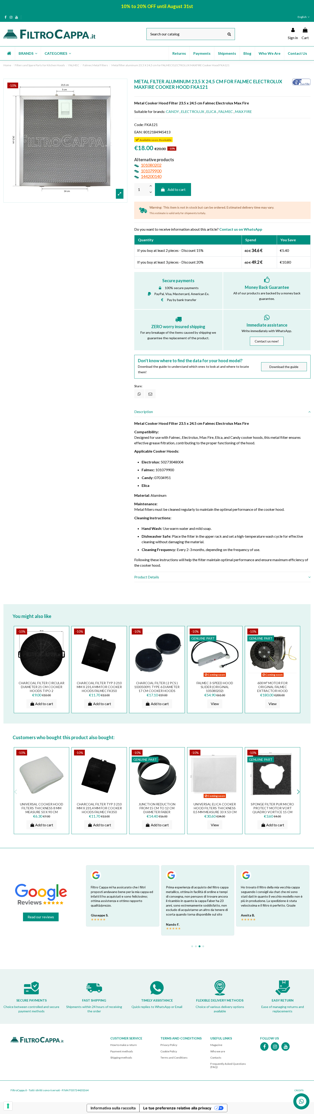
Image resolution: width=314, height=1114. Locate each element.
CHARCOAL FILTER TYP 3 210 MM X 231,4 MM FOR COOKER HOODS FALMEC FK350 (99, 687)
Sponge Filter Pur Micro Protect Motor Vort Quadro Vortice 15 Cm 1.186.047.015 (92, 810)
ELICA (211, 111)
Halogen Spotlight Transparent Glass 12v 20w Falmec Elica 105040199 (265, 810)
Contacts (215, 1057)
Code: (139, 124)
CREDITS (298, 1090)
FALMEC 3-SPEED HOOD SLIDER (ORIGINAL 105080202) (215, 687)
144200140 (151, 176)
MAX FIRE (243, 111)
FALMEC (225, 111)
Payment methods (121, 1051)
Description (143, 411)
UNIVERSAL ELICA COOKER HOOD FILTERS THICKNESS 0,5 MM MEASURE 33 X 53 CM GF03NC (35, 810)
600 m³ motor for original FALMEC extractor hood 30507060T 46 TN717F (272, 688)
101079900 (151, 170)
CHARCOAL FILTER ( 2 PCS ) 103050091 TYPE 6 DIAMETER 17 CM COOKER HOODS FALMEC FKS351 (157, 688)
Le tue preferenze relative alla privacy (177, 1108)
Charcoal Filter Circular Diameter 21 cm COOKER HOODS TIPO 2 (41, 687)
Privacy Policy (168, 1045)
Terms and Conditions (174, 1057)
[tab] (222, 412)
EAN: (138, 132)
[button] (28, 53)
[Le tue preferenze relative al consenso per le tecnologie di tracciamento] (8, 1106)
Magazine (216, 1045)
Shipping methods (121, 1057)
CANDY (172, 111)
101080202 (151, 165)
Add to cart (177, 189)
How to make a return (123, 1045)
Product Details (146, 577)
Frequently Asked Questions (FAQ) (228, 1065)
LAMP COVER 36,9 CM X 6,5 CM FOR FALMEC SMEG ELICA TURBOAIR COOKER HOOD (150, 808)
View (215, 703)
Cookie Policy (168, 1051)
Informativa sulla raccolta (113, 1108)
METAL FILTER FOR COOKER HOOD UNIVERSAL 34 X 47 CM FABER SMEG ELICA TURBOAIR (208, 810)
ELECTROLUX (192, 111)
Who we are (217, 1051)
